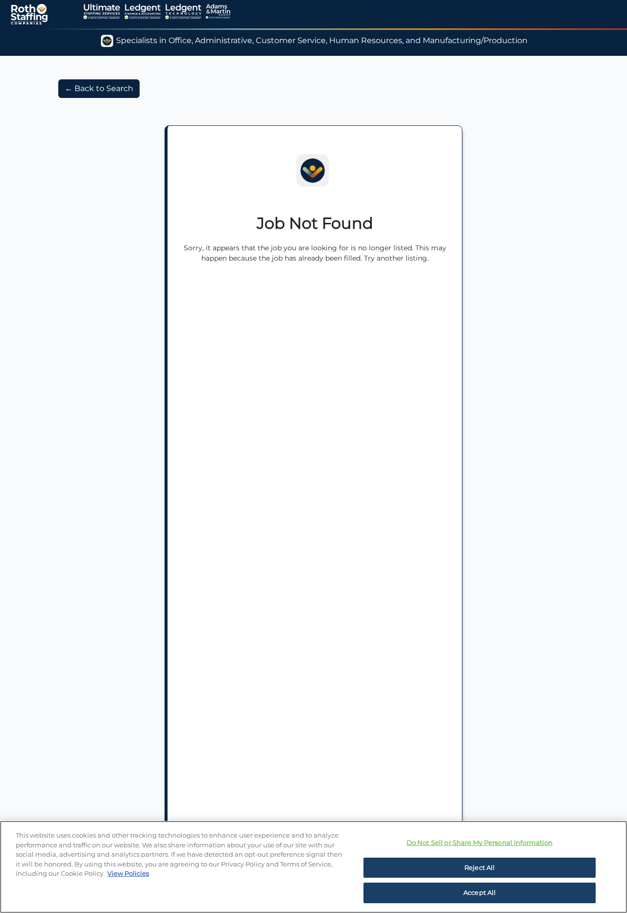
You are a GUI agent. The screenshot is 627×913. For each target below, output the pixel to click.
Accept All (479, 892)
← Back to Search (99, 88)
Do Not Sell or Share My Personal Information (480, 842)
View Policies (128, 873)
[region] (313, 867)
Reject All (479, 867)
